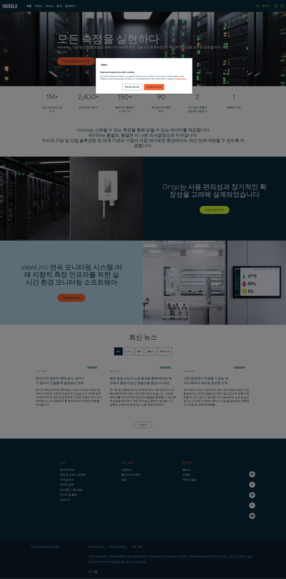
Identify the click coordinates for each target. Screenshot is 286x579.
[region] (144, 76)
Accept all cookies (154, 87)
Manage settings (132, 87)
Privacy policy (180, 79)
